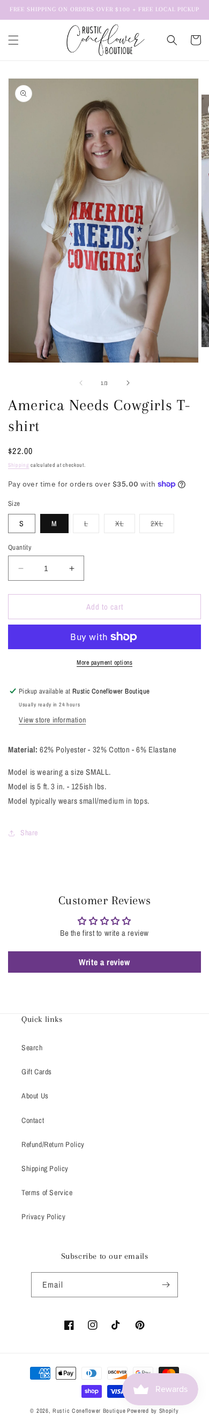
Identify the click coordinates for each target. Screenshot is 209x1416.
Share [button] (29, 832)
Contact (32, 1120)
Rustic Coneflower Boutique (89, 1410)
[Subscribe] (165, 1284)
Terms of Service (47, 1192)
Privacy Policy (43, 1216)
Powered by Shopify (153, 1410)
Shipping (18, 464)
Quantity (19, 547)
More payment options (104, 662)
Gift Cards (36, 1071)
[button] (13, 40)
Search (32, 1047)
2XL (162, 525)
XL (125, 525)
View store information (52, 720)
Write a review (104, 962)
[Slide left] (81, 383)
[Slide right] (128, 383)
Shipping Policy (45, 1168)
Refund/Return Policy (53, 1144)
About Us (35, 1096)
